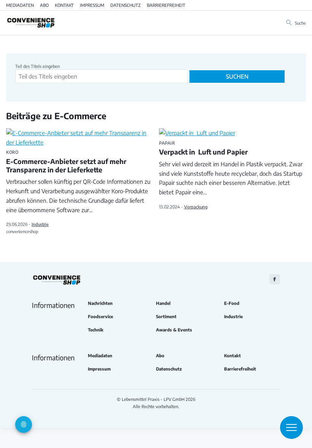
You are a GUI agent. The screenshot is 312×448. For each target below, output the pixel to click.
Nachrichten (100, 303)
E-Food (231, 303)
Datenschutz (125, 5)
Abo (44, 5)
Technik (95, 330)
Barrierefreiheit (166, 5)
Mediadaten (20, 5)
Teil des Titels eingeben (38, 66)
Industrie (40, 224)
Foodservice (100, 316)
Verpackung (196, 206)
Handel (163, 303)
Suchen (237, 76)
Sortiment (166, 316)
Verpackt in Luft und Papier (203, 148)
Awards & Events (174, 330)
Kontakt (64, 5)
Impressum (92, 5)
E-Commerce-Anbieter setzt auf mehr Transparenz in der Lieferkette (66, 162)
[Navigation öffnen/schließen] (291, 427)
